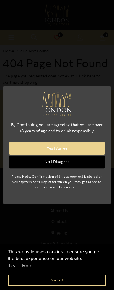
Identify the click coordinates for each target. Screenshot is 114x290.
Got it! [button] (57, 280)
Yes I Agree (57, 148)
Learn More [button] (21, 266)
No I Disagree (57, 161)
